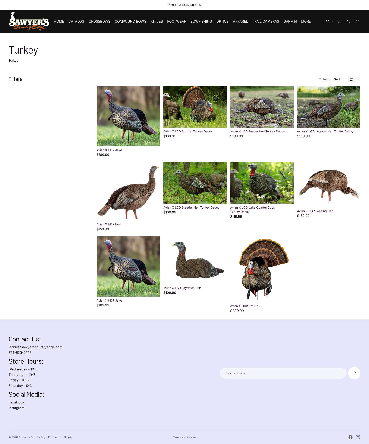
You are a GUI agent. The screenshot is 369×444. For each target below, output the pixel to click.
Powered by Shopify (60, 437)
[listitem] (306, 21)
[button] (339, 79)
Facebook (17, 402)
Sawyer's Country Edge (32, 437)
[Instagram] (357, 437)
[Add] (153, 140)
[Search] (339, 21)
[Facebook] (350, 437)
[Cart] (357, 21)
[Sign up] (354, 373)
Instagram (16, 408)
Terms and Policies (184, 437)
